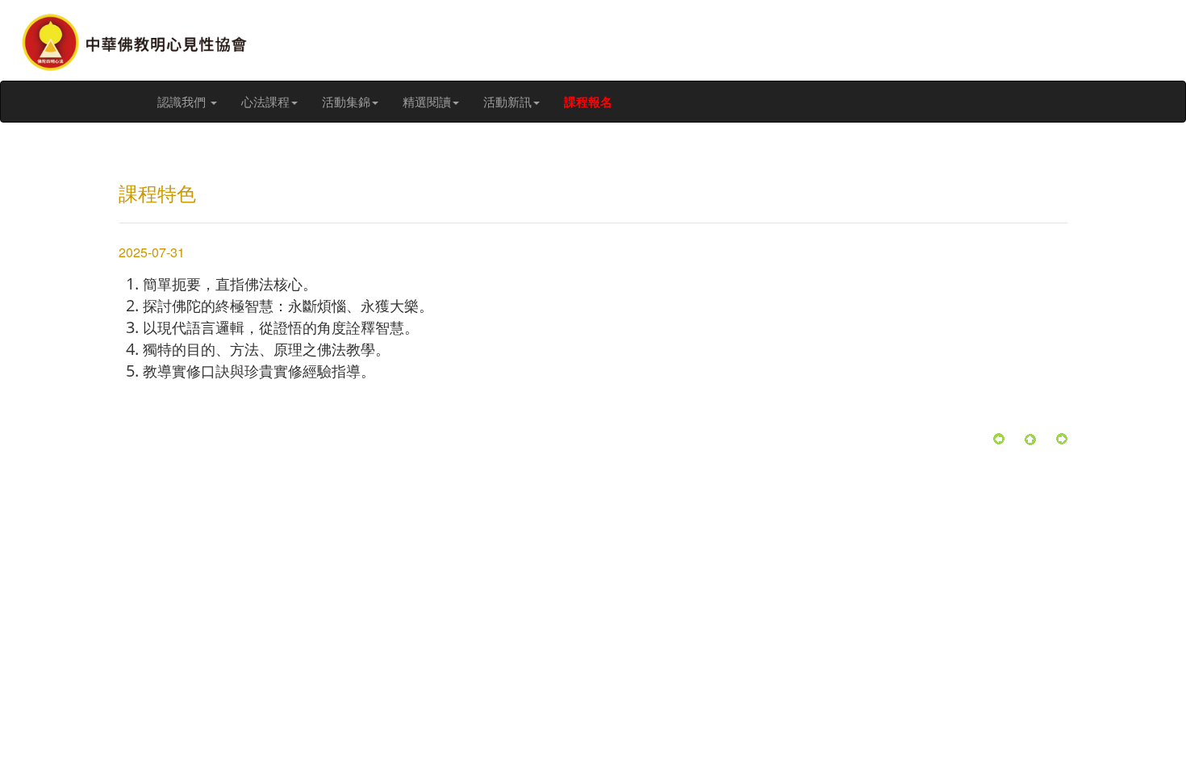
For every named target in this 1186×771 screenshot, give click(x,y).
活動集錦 (346, 102)
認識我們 (183, 102)
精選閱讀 (427, 102)
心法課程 (265, 102)
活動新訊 (507, 102)
